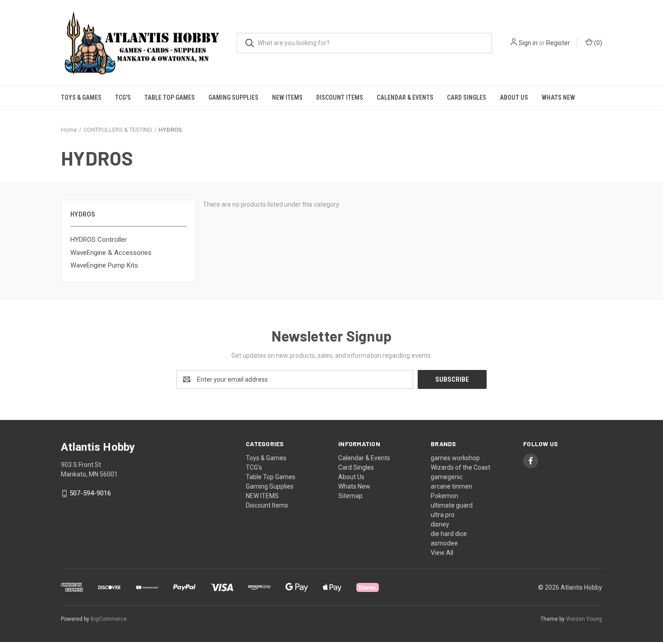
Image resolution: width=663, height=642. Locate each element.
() (597, 42)
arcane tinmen (451, 486)
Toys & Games (81, 97)
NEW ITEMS (287, 97)
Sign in (528, 42)
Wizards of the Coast (460, 467)
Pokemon (444, 495)
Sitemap (350, 495)
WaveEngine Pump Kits (104, 265)
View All (442, 552)
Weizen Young (584, 619)
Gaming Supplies (233, 97)
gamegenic (447, 476)
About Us (514, 97)
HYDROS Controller (98, 240)
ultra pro (443, 514)
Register (558, 42)
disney (440, 524)
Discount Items (339, 97)
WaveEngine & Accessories (111, 253)
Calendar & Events (405, 97)
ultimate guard (452, 505)
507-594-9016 (90, 494)
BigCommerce (109, 619)
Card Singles (466, 97)
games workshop (455, 458)
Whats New (558, 97)
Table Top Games (169, 97)
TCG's (123, 97)
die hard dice (449, 533)
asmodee (444, 543)
